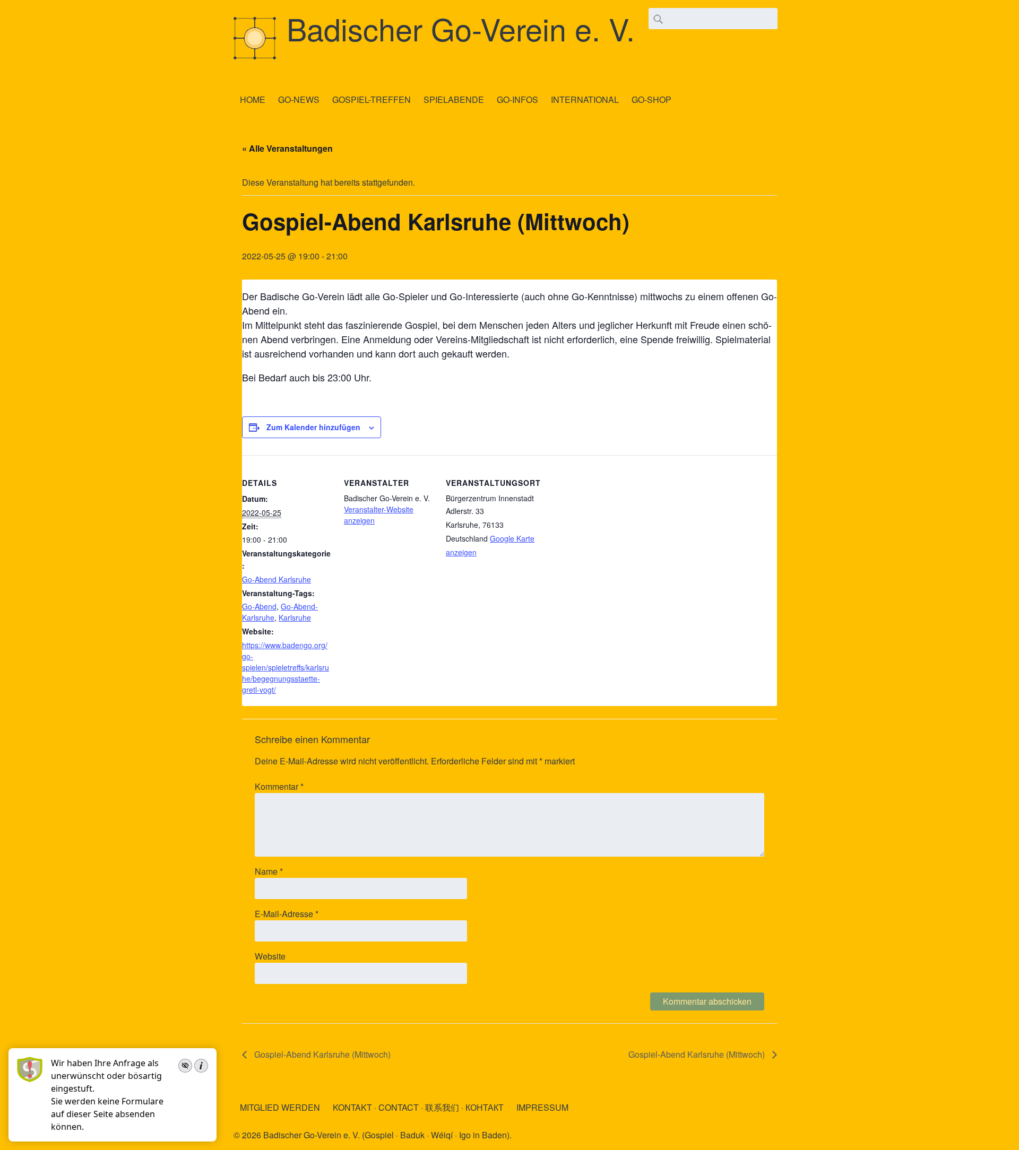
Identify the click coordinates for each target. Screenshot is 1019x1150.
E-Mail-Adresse (286, 914)
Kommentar (279, 786)
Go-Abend (259, 606)
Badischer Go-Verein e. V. (461, 28)
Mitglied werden (280, 1107)
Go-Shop (651, 99)
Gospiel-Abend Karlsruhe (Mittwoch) (321, 1054)
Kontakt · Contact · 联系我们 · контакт (418, 1107)
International (585, 99)
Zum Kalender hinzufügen (313, 427)
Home (252, 99)
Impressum (542, 1107)
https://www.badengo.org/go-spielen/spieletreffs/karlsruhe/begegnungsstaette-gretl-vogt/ (285, 667)
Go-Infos (517, 99)
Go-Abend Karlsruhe (276, 579)
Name (269, 871)
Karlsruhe (295, 617)
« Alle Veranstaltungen (287, 148)
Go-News (298, 99)
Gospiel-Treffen (371, 99)
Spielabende (454, 99)
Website (270, 956)
